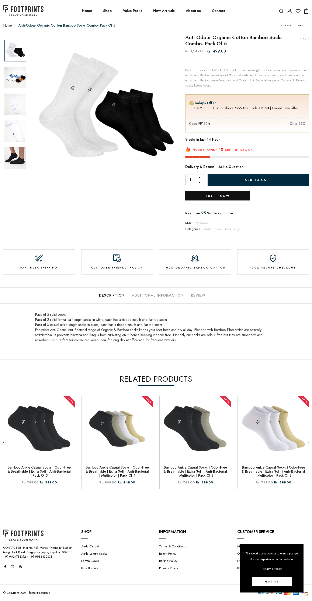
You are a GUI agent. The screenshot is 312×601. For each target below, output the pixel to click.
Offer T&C (297, 123)
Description (112, 295)
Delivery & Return (199, 166)
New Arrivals (164, 10)
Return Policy (167, 553)
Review (198, 295)
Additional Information (158, 295)
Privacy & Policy (272, 569)
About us (193, 10)
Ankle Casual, (214, 229)
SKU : (189, 223)
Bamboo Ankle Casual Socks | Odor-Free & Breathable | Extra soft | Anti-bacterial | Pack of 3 (39, 471)
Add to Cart (258, 180)
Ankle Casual (90, 546)
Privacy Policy (168, 568)
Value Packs (132, 10)
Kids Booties (89, 568)
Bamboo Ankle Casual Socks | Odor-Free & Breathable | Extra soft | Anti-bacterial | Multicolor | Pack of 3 (195, 471)
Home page (232, 229)
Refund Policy (168, 560)
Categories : (193, 229)
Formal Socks (90, 560)
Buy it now (218, 196)
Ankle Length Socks (94, 553)
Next (301, 25)
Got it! (271, 582)
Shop (107, 10)
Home (87, 10)
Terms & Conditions (172, 546)
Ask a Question (230, 166)
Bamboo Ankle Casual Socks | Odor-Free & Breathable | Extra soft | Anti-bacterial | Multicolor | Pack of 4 (117, 471)
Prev (288, 25)
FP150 (203, 123)
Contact (218, 10)
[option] (15, 51)
